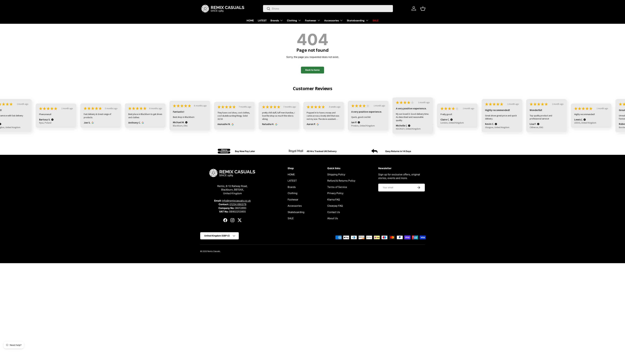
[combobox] (328, 8)
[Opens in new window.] (92, 123)
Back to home (312, 70)
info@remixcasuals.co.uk (236, 200)
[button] (422, 8)
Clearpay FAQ (335, 205)
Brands (275, 20)
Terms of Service (337, 186)
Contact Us (333, 211)
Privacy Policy (335, 193)
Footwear (310, 20)
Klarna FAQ (333, 199)
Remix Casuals (213, 251)
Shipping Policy (336, 174)
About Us (332, 218)
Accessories (331, 20)
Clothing (292, 20)
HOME (250, 20)
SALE (376, 20)
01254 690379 (237, 204)
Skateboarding (356, 20)
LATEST (262, 20)
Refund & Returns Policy (341, 180)
